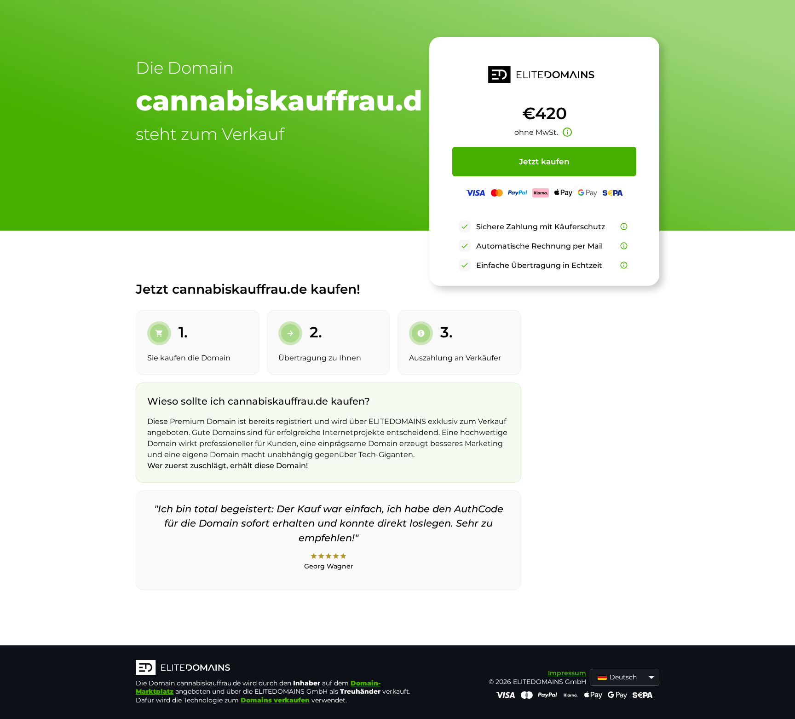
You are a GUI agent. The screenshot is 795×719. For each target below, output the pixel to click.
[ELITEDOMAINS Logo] (274, 668)
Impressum (567, 673)
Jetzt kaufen (544, 161)
